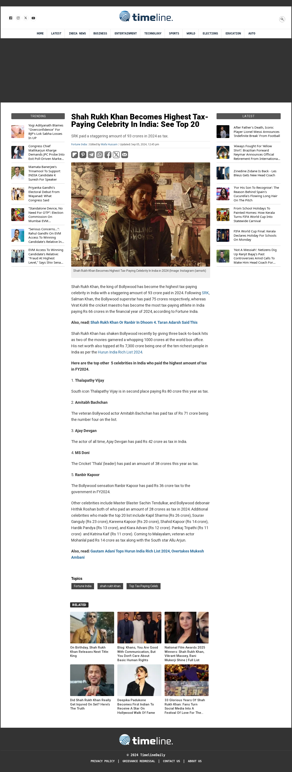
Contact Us (171, 761)
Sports (174, 33)
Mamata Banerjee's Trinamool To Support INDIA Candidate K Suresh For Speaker (44, 173)
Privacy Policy (103, 761)
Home (40, 33)
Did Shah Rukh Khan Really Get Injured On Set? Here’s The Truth (90, 704)
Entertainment (126, 33)
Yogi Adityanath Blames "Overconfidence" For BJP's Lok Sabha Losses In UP (45, 131)
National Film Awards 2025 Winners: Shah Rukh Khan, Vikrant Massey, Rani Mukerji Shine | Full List (185, 654)
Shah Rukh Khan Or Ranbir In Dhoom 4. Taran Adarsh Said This (144, 322)
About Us (195, 761)
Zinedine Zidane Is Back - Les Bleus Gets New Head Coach (255, 173)
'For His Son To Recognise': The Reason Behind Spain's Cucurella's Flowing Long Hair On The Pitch (256, 194)
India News (77, 33)
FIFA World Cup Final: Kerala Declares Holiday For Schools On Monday (255, 235)
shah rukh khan (110, 586)
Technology (152, 33)
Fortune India (79, 144)
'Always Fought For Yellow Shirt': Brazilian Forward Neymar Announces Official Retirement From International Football (256, 152)
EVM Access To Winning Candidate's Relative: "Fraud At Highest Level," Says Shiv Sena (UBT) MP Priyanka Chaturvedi (45, 256)
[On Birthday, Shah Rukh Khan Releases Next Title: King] (92, 628)
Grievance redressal (138, 761)
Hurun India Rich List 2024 (120, 352)
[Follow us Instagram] (18, 18)
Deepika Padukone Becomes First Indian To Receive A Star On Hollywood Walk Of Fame (136, 706)
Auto (251, 33)
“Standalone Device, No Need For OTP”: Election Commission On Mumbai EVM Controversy (45, 214)
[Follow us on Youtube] (33, 18)
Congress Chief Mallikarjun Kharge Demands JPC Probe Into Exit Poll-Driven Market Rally (46, 152)
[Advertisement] (146, 70)
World (191, 33)
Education (233, 33)
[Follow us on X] (25, 18)
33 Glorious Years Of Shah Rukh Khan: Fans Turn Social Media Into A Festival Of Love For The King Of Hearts (185, 706)
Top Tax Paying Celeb (143, 586)
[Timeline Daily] (146, 16)
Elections (210, 33)
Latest (56, 33)
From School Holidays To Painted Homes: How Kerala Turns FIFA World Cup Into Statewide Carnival (254, 214)
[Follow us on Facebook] (10, 18)
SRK (205, 293)
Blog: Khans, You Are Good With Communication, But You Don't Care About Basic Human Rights (137, 654)
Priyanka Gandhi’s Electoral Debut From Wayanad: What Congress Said (44, 194)
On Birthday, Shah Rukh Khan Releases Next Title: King (89, 652)
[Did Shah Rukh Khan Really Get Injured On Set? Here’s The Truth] (92, 681)
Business (100, 33)
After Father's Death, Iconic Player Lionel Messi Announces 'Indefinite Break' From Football (257, 131)
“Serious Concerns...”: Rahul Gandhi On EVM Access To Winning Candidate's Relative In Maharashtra (45, 235)
